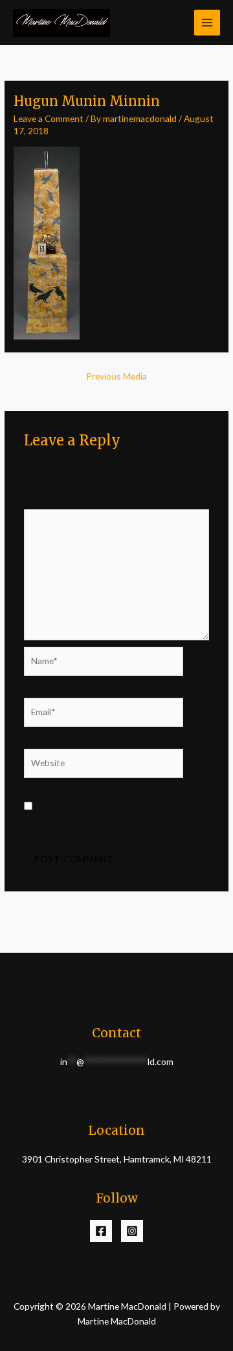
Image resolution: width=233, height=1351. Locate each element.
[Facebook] (101, 1231)
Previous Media (116, 376)
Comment (46, 501)
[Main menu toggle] (207, 23)
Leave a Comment (48, 118)
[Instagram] (132, 1231)
